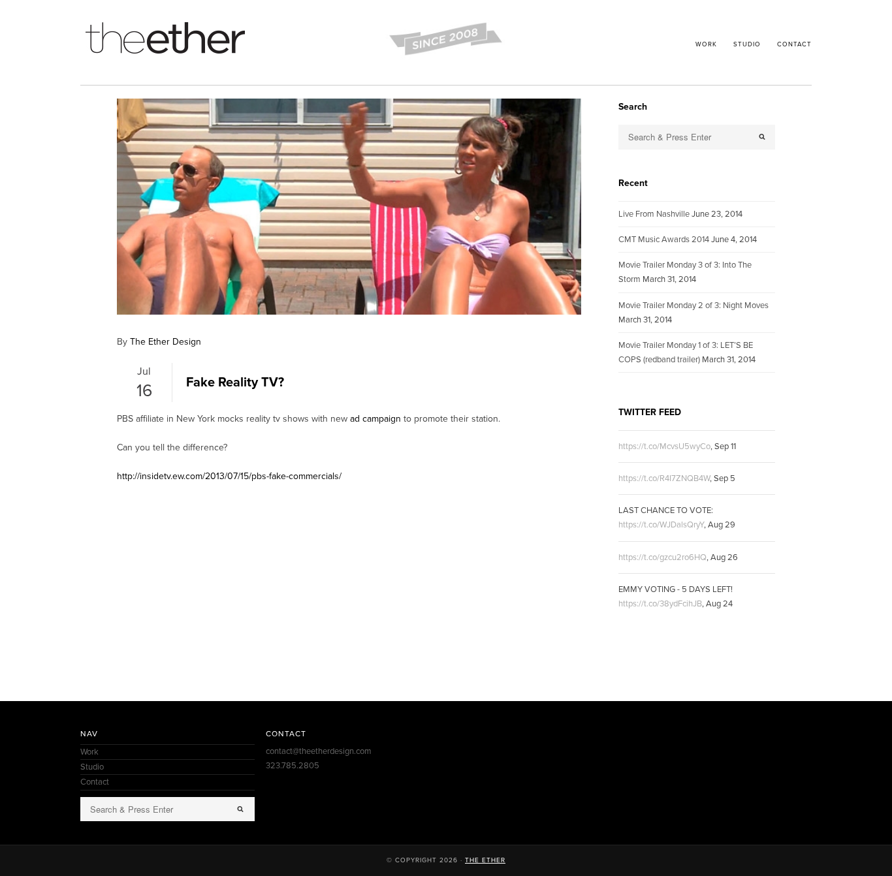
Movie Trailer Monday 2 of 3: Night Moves (693, 305)
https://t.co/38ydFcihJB (660, 604)
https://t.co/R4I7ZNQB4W (664, 478)
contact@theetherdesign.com (319, 751)
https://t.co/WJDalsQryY (661, 525)
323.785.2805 (292, 765)
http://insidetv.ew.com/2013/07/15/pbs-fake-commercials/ (229, 476)
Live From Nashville (654, 214)
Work (706, 44)
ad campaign (375, 418)
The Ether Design (165, 341)
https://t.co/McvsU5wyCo (664, 446)
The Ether (485, 860)
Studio (747, 44)
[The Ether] (165, 55)
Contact (794, 44)
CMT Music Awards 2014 (663, 239)
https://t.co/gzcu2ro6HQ (662, 557)
